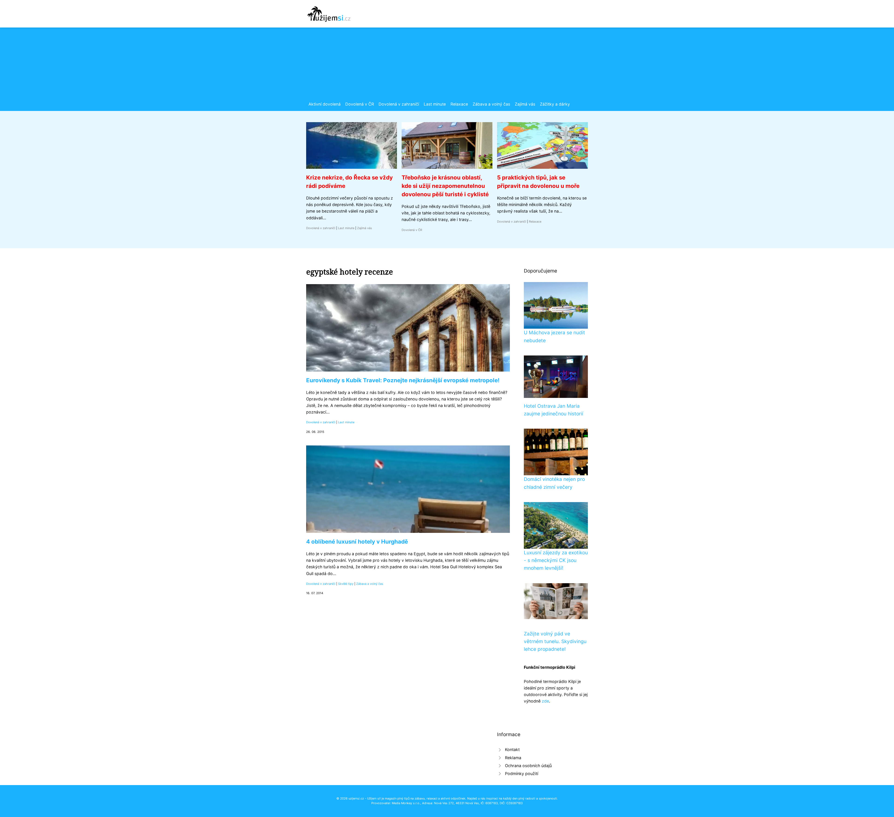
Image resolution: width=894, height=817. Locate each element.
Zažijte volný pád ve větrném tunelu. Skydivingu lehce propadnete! (555, 641)
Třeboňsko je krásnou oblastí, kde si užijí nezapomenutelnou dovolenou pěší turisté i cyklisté (445, 186)
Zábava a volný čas (491, 104)
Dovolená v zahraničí (399, 104)
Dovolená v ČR (359, 104)
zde (545, 701)
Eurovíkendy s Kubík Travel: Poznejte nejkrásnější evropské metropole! (403, 380)
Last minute (435, 104)
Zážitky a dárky (555, 104)
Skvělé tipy (345, 584)
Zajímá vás (525, 104)
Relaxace (459, 104)
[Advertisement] (447, 66)
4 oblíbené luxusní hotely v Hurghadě (357, 541)
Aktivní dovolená (324, 104)
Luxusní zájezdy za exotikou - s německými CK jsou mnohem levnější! (556, 560)
